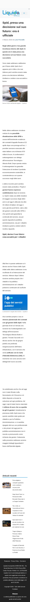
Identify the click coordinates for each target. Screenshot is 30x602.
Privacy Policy (15, 561)
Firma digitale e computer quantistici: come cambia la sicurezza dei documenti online (18, 485)
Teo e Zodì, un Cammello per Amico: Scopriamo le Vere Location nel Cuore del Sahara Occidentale (18, 510)
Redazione (7, 561)
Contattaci (15, 589)
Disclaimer (23, 561)
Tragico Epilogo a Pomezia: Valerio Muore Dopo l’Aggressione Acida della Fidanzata (17, 536)
